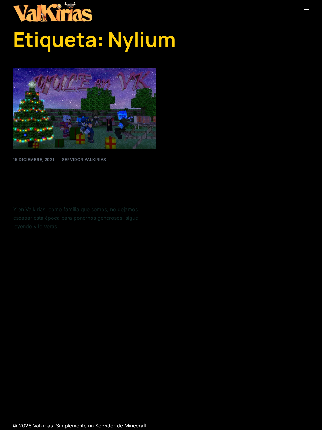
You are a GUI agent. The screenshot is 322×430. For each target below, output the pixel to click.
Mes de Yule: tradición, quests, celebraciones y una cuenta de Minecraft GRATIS (80, 183)
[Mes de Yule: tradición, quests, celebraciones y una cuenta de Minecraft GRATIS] (84, 108)
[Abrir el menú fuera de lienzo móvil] (306, 11)
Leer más (24, 241)
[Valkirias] (52, 11)
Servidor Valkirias (84, 159)
